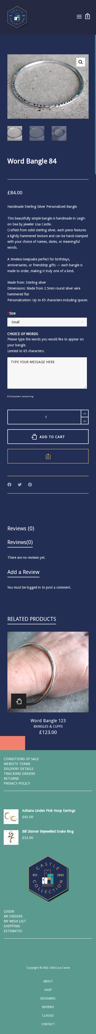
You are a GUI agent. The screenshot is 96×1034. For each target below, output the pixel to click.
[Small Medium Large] (47, 323)
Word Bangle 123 (48, 720)
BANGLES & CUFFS (48, 726)
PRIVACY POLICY (17, 783)
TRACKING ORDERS (19, 774)
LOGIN (9, 911)
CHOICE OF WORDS (22, 334)
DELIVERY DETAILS (18, 769)
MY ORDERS (13, 916)
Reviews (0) (20, 528)
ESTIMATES (13, 931)
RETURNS (11, 778)
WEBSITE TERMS (17, 764)
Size (11, 313)
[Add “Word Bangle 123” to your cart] (18, 701)
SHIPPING (12, 926)
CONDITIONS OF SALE (21, 759)
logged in (34, 587)
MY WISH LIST (15, 921)
